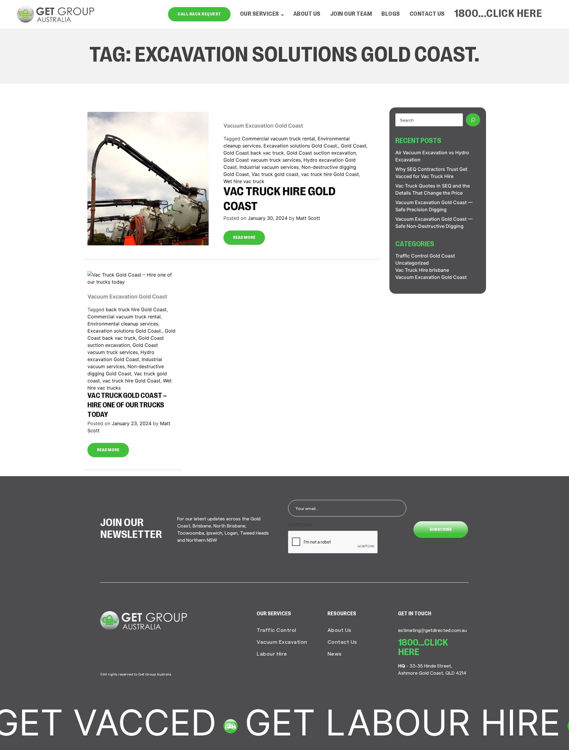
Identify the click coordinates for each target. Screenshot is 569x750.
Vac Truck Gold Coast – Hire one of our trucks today (127, 405)
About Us (307, 14)
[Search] (473, 119)
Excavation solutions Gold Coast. (300, 146)
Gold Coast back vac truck (253, 153)
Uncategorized (412, 263)
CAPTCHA (300, 525)
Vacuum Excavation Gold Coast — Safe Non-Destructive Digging (434, 222)
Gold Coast (353, 146)
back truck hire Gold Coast (136, 309)
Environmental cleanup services (122, 324)
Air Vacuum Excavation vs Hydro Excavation (432, 156)
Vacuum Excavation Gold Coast (263, 126)
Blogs (390, 14)
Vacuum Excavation (282, 641)
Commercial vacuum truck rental (278, 139)
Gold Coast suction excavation (321, 153)
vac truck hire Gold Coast (330, 174)
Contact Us (427, 14)
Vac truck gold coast (275, 174)
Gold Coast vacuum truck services (262, 160)
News (334, 653)
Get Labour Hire (375, 722)
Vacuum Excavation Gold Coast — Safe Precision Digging (434, 205)
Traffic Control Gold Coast (425, 256)
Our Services (259, 14)
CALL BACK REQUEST (199, 14)
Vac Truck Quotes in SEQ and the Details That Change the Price (432, 189)
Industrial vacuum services (269, 167)
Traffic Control (276, 630)
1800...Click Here (498, 14)
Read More (244, 237)
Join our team (351, 14)
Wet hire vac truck (243, 181)
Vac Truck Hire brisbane (422, 270)
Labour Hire (272, 653)
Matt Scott (308, 218)
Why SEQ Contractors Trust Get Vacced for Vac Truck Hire (431, 172)
